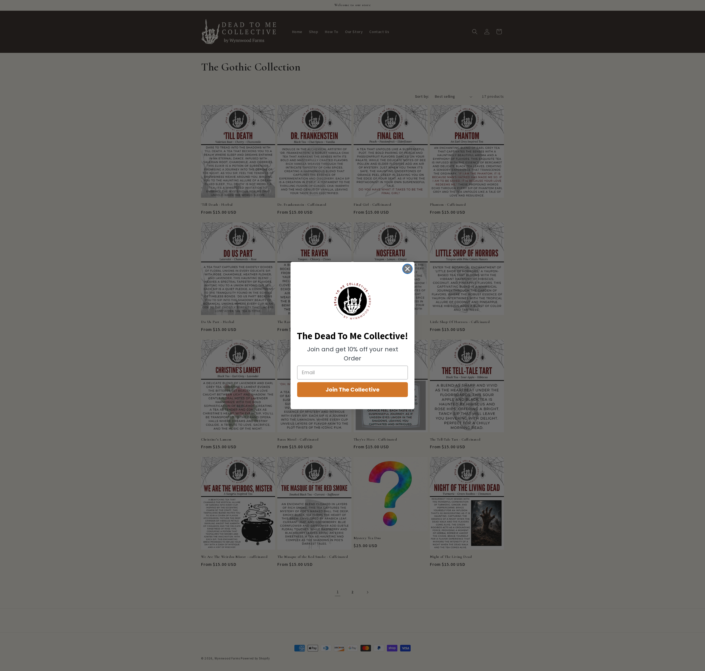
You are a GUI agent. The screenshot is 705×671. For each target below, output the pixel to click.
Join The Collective (352, 389)
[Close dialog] (407, 269)
